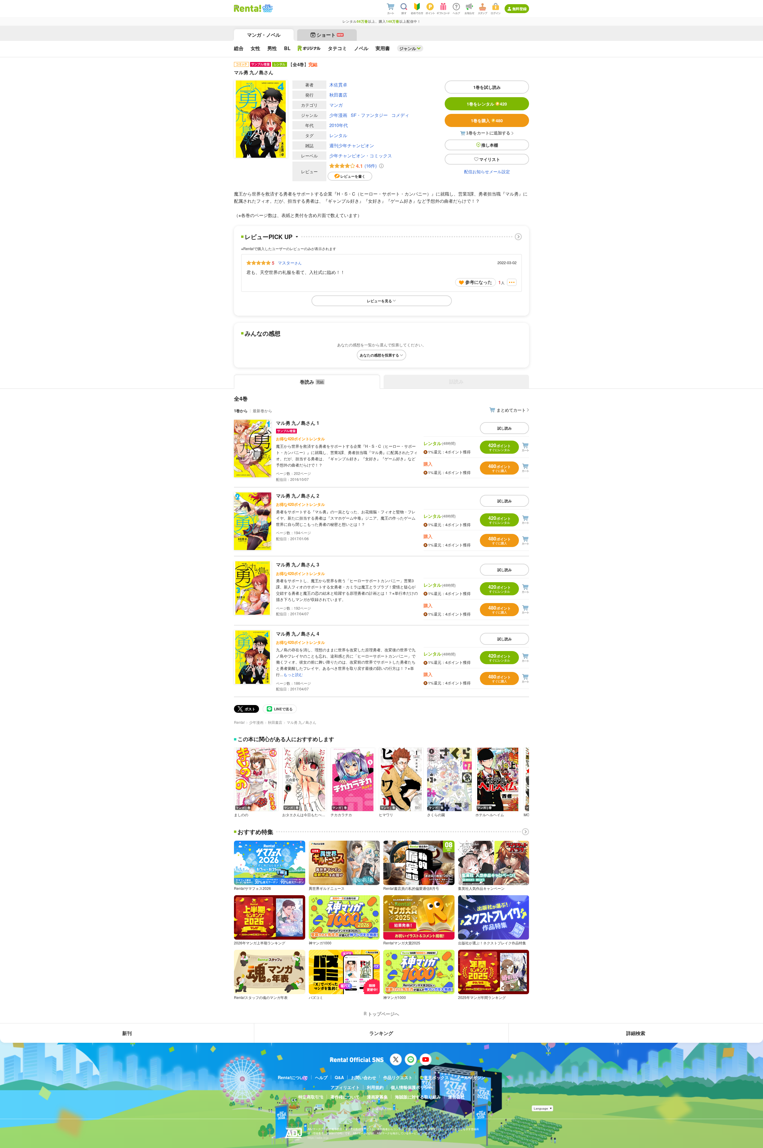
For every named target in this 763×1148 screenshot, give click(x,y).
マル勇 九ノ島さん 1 (297, 422)
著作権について (345, 1097)
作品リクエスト (397, 1077)
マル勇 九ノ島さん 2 (297, 495)
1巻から (241, 410)
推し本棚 (489, 145)
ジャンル (407, 48)
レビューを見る (379, 300)
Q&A (339, 1077)
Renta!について (293, 1077)
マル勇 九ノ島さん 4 (297, 633)
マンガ (336, 105)
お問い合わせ (363, 1077)
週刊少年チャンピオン (351, 145)
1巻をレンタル (487, 104)
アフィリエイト (345, 1087)
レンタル (338, 135)
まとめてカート (511, 410)
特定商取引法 (310, 1097)
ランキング (381, 1033)
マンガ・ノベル (263, 34)
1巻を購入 (487, 120)
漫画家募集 (377, 1097)
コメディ (400, 115)
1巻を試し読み (487, 87)
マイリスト (489, 159)
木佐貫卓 (338, 84)
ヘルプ (321, 1077)
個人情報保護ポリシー (411, 1087)
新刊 (127, 1033)
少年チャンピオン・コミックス (360, 155)
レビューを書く (352, 176)
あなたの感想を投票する (379, 355)
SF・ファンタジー (369, 115)
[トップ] (247, 8)
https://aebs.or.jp (318, 1138)
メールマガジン (470, 1077)
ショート (330, 34)
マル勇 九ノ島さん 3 (297, 564)
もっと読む (293, 674)
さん (290, 263)
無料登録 (519, 8)
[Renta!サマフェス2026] (267, 8)
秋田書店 (338, 95)
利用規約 (375, 1087)
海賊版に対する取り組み (418, 1097)
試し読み (504, 428)
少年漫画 (338, 115)
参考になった (478, 282)
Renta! (239, 722)
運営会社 (456, 1097)
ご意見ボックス (434, 1077)
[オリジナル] (309, 48)
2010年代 (338, 125)
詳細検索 (635, 1033)
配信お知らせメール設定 (487, 171)
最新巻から (262, 410)
